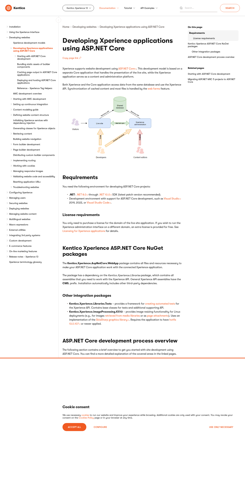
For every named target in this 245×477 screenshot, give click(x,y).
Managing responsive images (28, 171)
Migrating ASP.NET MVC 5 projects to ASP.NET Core (211, 80)
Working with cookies (24, 165)
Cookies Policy (86, 417)
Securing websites (18, 203)
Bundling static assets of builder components (33, 65)
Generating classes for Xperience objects (34, 128)
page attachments (157, 315)
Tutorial (128, 8)
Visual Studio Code (98, 202)
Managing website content (22, 214)
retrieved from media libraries (122, 315)
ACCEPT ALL (74, 427)
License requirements (204, 38)
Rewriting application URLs (26, 181)
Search (230, 8)
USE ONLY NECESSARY (221, 427)
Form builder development (26, 144)
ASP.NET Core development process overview (211, 57)
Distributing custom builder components (34, 155)
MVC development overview (27, 93)
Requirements (197, 33)
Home (65, 26)
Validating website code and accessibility (34, 176)
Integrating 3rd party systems (24, 235)
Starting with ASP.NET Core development (31, 57)
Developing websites (19, 37)
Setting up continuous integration (30, 104)
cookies (85, 415)
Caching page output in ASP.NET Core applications (37, 73)
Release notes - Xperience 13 (23, 256)
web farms (154, 88)
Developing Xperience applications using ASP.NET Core (33, 49)
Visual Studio (171, 198)
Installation (15, 26)
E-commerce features (20, 246)
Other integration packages (206, 51)
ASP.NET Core (126, 68)
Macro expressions (18, 224)
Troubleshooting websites (26, 187)
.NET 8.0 (81, 194)
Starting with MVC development (29, 99)
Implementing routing (24, 160)
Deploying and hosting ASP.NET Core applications (36, 81)
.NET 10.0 (104, 194)
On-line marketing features (23, 251)
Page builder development (26, 149)
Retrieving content (22, 133)
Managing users (17, 197)
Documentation (107, 8)
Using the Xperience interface (24, 32)
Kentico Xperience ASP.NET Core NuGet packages (208, 45)
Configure (100, 427)
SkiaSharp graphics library (111, 319)
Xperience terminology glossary (25, 262)
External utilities (17, 230)
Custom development (20, 240)
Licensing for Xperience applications (83, 231)
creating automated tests (160, 303)
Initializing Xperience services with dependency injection (30, 121)
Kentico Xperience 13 (77, 8)
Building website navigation (27, 139)
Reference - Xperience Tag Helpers (34, 88)
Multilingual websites (19, 219)
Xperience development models (29, 42)
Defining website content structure (31, 115)
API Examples (147, 8)
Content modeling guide (25, 109)
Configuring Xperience (20, 192)
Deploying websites (19, 208)
